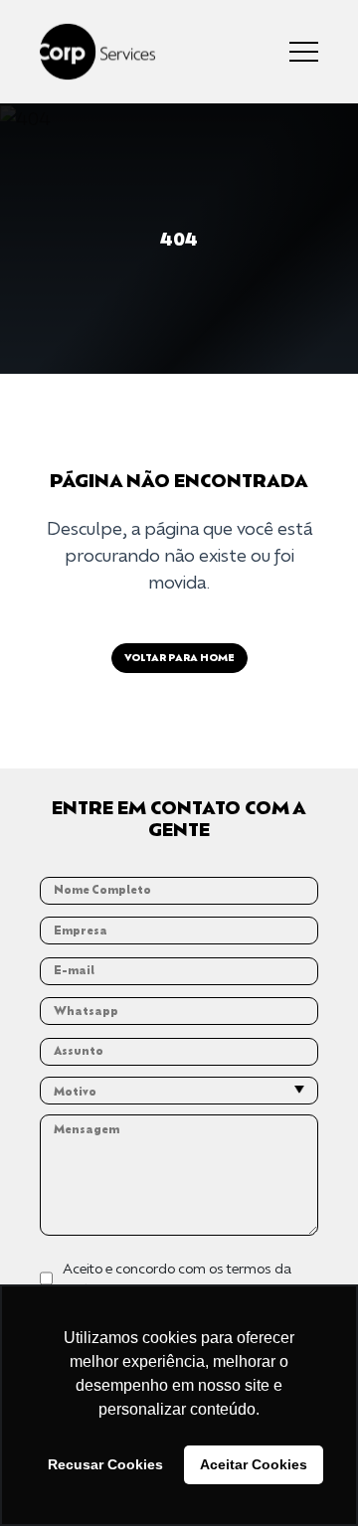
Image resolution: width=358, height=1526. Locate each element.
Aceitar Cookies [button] (253, 1464)
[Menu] (303, 52)
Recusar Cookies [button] (105, 1464)
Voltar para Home (179, 657)
